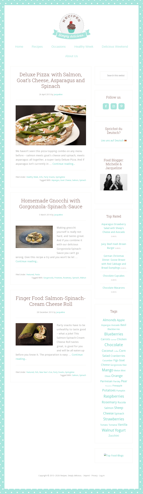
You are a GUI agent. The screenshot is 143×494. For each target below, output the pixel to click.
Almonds (109, 320)
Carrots (105, 339)
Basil (123, 325)
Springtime (60, 177)
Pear (124, 381)
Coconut (107, 350)
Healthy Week (32, 177)
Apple (121, 320)
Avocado (115, 325)
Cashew (113, 340)
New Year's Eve (45, 372)
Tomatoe (113, 425)
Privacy (94, 475)
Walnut (83, 278)
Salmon (75, 180)
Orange (117, 376)
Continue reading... (64, 163)
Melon (117, 370)
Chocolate (113, 344)
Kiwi (124, 365)
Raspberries (113, 396)
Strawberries (113, 419)
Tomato (104, 425)
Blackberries (114, 329)
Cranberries (118, 356)
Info (41, 177)
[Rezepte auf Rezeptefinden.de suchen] (113, 455)
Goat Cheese (65, 180)
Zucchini (114, 435)
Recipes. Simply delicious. (71, 26)
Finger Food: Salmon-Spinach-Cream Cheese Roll (51, 301)
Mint (123, 370)
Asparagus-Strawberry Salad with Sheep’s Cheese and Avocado (114, 228)
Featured (30, 274)
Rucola (122, 402)
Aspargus (55, 180)
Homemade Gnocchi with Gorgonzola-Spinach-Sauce (50, 203)
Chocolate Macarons (114, 287)
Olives (108, 376)
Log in (102, 475)
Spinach (82, 180)
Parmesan (106, 381)
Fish (36, 372)
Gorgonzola (48, 278)
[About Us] (113, 191)
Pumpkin (120, 390)
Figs (115, 360)
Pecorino (108, 386)
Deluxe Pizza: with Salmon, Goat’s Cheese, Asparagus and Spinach (51, 80)
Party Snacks (49, 177)
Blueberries (113, 334)
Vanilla (122, 424)
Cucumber (108, 360)
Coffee (116, 351)
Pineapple (117, 385)
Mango (107, 370)
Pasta (37, 274)
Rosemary (67, 278)
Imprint (87, 475)
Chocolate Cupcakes (113, 275)
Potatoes (58, 278)
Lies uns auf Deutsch (112, 140)
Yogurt (120, 430)
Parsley (116, 381)
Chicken (122, 339)
